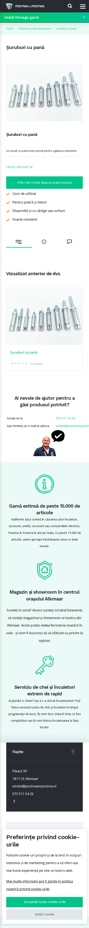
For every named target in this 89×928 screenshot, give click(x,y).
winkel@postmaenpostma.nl (34, 786)
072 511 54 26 (65, 418)
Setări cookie (44, 914)
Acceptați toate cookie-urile (44, 902)
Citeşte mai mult (17, 167)
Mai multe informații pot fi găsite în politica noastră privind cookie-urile (39, 885)
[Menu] (83, 6)
